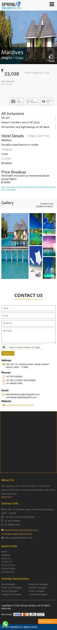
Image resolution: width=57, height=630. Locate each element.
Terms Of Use (8, 565)
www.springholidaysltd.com (20, 405)
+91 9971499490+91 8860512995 (18, 627)
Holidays (5, 555)
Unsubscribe (7, 571)
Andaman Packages (38, 584)
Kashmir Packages (38, 587)
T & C (37, 347)
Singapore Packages (11, 594)
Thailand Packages (38, 594)
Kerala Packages (9, 590)
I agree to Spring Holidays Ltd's (24, 347)
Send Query (46, 621)
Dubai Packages (37, 590)
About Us (6, 558)
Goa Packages (8, 584)
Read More (6, 497)
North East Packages (11, 587)
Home (4, 551)
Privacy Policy (8, 568)
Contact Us (6, 561)
